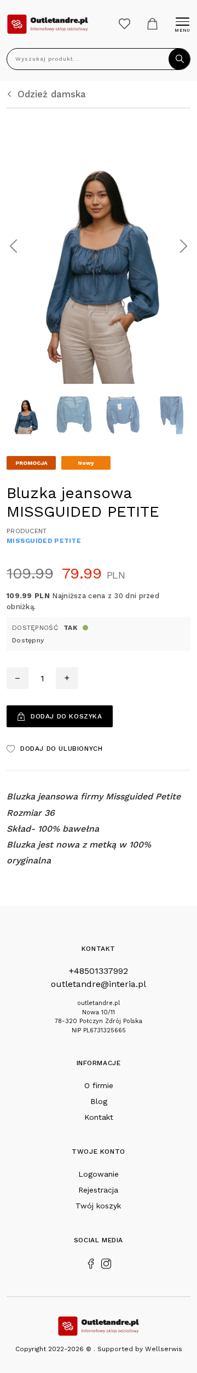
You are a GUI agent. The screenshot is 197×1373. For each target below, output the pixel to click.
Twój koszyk (98, 1205)
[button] (13, 246)
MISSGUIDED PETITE (44, 541)
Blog (98, 1101)
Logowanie (98, 1174)
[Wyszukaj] (179, 59)
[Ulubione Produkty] (124, 24)
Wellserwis (163, 1349)
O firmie (98, 1085)
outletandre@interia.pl (98, 984)
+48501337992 (98, 971)
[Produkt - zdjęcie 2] (98, 245)
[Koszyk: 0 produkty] (152, 24)
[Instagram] (106, 1262)
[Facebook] (91, 1262)
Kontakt (98, 1117)
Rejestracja (98, 1189)
